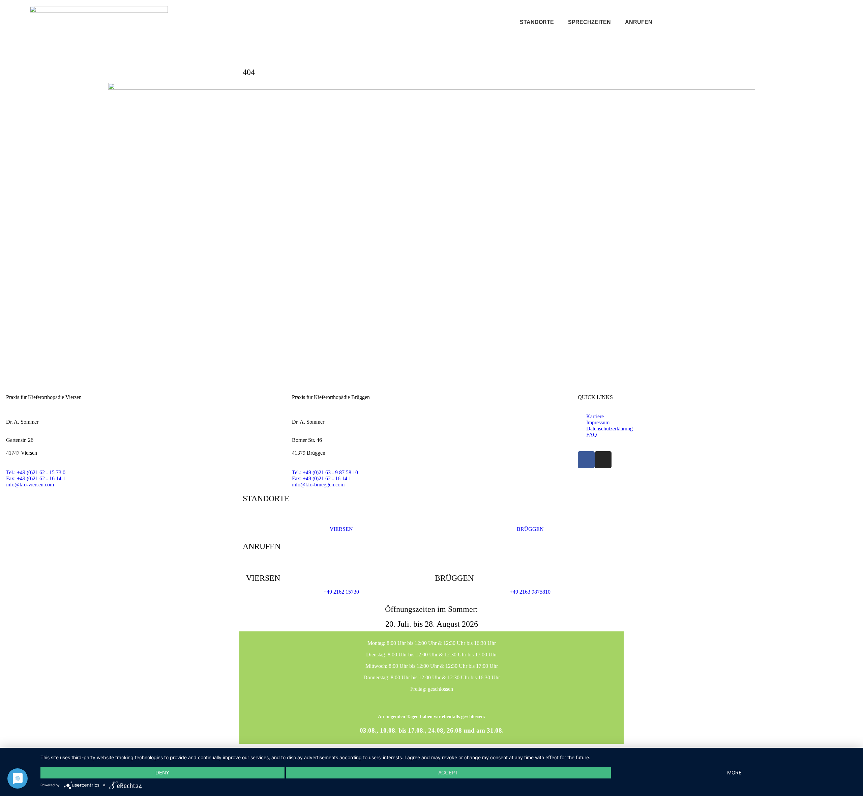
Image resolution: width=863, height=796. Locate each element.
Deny (162, 772)
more (734, 772)
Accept (448, 772)
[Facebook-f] (586, 459)
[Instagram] (603, 459)
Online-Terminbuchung (745, 22)
